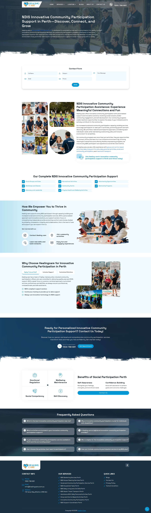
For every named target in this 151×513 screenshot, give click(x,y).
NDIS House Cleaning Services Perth (72, 480)
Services (60, 4)
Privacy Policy (110, 483)
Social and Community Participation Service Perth (77, 483)
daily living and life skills (91, 149)
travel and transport (104, 151)
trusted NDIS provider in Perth (42, 30)
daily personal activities (108, 149)
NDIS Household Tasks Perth (70, 486)
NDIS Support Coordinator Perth (71, 503)
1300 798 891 (120, 5)
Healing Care (82, 510)
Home (52, 4)
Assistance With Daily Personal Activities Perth (76, 494)
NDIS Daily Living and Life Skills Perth (73, 489)
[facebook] (127, 465)
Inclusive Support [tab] (48, 272)
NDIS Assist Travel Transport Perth (72, 491)
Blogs (81, 4)
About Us (90, 4)
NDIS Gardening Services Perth (71, 477)
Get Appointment (86, 346)
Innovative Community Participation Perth (75, 500)
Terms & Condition (112, 486)
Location (71, 4)
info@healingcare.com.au (34, 487)
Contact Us (100, 4)
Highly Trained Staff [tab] (30, 272)
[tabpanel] (48, 286)
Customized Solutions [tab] (66, 272)
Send (75, 85)
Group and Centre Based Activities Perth (74, 497)
